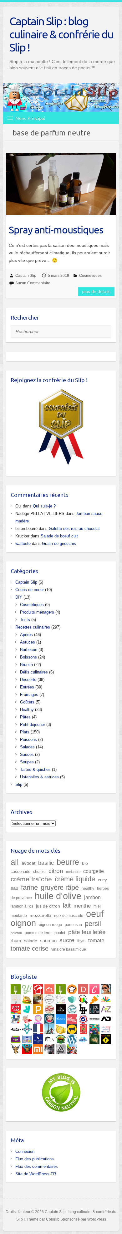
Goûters (27, 702)
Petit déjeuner (32, 724)
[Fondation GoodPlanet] (94, 1038)
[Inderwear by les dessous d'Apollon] (94, 1018)
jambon (92, 897)
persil (93, 924)
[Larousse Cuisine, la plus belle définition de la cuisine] (61, 998)
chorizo (39, 871)
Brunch (26, 664)
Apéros (26, 634)
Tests (25, 619)
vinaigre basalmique (68, 949)
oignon (23, 923)
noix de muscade (68, 915)
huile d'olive (58, 896)
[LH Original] (83, 1008)
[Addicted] (106, 1018)
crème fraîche (31, 879)
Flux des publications (34, 1159)
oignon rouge (50, 924)
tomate (96, 940)
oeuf (95, 914)
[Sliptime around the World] (49, 1028)
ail (15, 862)
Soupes (27, 762)
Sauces (27, 754)
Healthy (27, 709)
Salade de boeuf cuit (59, 536)
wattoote (23, 543)
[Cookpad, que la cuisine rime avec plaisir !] (72, 988)
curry (102, 880)
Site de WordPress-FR (35, 1174)
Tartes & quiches (35, 769)
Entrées (27, 687)
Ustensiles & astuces (39, 777)
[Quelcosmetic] (16, 1018)
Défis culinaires (34, 672)
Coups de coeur (29, 589)
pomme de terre (38, 933)
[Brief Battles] (94, 1028)
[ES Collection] (16, 1028)
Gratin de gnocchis (59, 543)
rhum (16, 940)
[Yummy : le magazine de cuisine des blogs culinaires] (27, 988)
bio (85, 863)
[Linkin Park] (61, 1047)
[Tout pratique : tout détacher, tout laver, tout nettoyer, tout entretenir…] (72, 1018)
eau (14, 888)
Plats (24, 732)
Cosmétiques (90, 275)
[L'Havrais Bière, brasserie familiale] (72, 1008)
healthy (88, 888)
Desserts (28, 679)
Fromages (29, 694)
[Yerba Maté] (38, 998)
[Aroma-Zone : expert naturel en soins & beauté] (106, 1008)
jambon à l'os (22, 906)
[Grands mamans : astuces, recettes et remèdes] (38, 1018)
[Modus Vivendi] (27, 1028)
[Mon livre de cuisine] (106, 988)
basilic (46, 863)
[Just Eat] (16, 1008)
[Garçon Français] (38, 1028)
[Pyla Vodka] (49, 1038)
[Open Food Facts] (83, 998)
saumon (48, 940)
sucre (66, 940)
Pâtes (25, 717)
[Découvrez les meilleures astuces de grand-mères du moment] (27, 1018)
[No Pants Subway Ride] (72, 1028)
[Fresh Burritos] (49, 1008)
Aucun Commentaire (32, 283)
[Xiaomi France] (38, 1047)
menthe (82, 906)
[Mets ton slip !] (83, 1028)
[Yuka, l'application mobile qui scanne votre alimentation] (94, 998)
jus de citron (48, 905)
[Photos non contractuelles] (27, 998)
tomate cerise (29, 948)
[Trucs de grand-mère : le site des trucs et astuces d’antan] (49, 1018)
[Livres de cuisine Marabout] (49, 998)
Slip (18, 784)
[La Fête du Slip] (61, 1028)
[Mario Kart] (72, 1047)
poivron (16, 933)
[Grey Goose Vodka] (38, 1038)
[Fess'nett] (106, 1028)
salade (30, 940)
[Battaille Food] (16, 998)
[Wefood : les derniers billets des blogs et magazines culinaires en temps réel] (16, 988)
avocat (28, 863)
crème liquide (75, 879)
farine (29, 887)
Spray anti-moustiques (56, 229)
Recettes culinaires (32, 627)
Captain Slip (25, 275)
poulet (59, 932)
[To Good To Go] (72, 998)
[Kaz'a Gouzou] (27, 1047)
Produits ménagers (37, 612)
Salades (27, 747)
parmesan (73, 925)
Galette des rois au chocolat (74, 528)
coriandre (73, 872)
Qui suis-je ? (44, 506)
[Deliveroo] (27, 1008)
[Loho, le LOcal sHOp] (94, 1008)
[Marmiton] (49, 988)
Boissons (28, 657)
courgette (93, 871)
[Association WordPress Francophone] (83, 1038)
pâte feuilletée (87, 932)
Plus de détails (96, 291)
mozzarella (40, 915)
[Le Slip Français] (83, 1018)
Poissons (28, 739)
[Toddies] (27, 1038)
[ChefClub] (94, 988)
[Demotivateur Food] (83, 988)
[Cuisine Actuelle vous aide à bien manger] (61, 988)
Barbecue (28, 649)
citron (55, 870)
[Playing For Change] (106, 1038)
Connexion (24, 1151)
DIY (18, 597)
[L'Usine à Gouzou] (16, 1047)
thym (81, 941)
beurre (68, 862)
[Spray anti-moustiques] (61, 184)
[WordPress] (72, 1038)
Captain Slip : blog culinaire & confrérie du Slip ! (61, 34)
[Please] (38, 1008)
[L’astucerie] (61, 1018)
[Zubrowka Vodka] (61, 1038)
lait (67, 905)
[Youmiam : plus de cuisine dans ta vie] (38, 988)
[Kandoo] (16, 1038)
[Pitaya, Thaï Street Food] (61, 1008)
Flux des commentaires (36, 1166)
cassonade (20, 871)
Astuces (27, 642)
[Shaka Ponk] (49, 1047)
